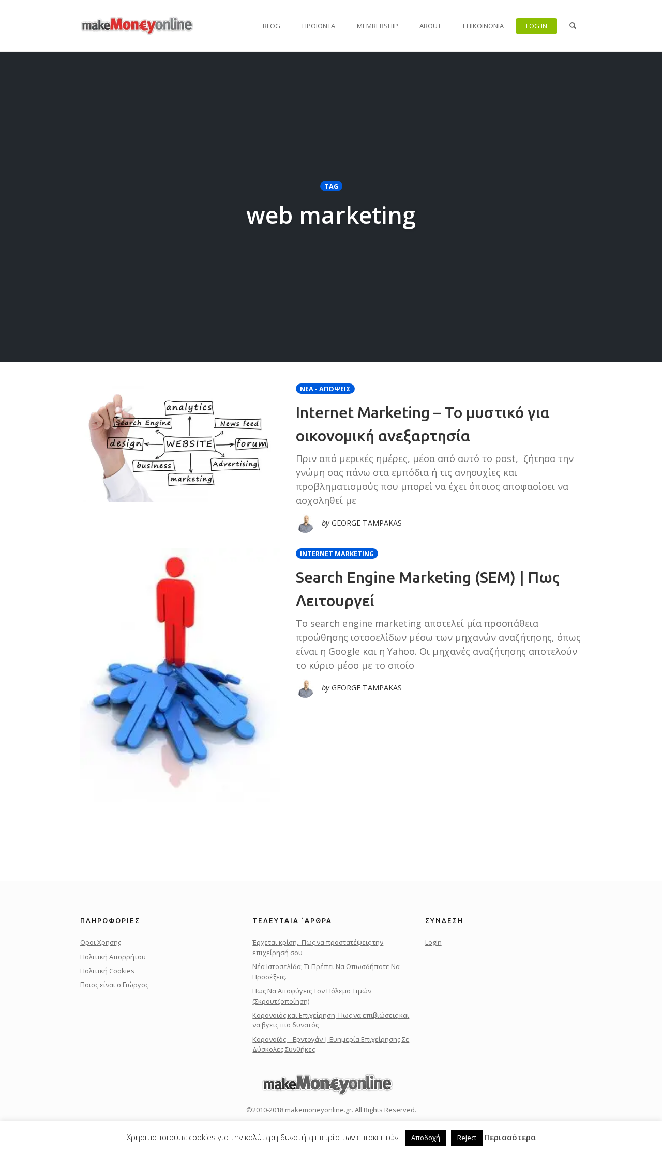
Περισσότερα (510, 1137)
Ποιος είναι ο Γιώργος (114, 984)
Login (433, 942)
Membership (377, 25)
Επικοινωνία (483, 25)
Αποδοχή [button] (425, 1137)
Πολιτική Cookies (107, 970)
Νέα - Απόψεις (325, 389)
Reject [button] (466, 1137)
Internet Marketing (337, 553)
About (430, 25)
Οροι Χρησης (100, 942)
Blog (271, 25)
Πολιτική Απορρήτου (113, 956)
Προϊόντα (318, 25)
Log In (536, 25)
